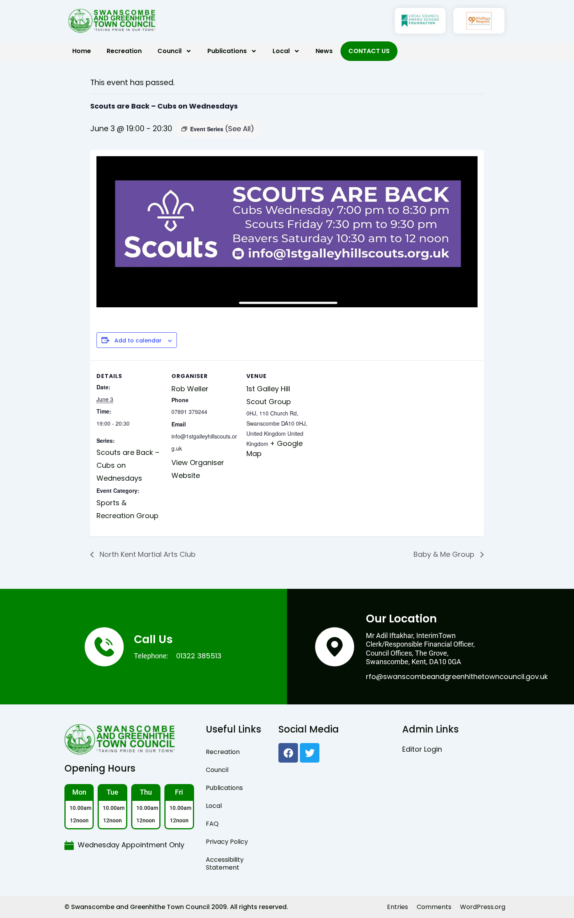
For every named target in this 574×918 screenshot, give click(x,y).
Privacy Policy (227, 841)
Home (81, 50)
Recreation (124, 50)
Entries (397, 906)
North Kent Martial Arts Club (147, 554)
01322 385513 (198, 656)
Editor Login (422, 749)
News (324, 50)
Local (281, 50)
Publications (227, 50)
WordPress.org (482, 906)
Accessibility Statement (225, 863)
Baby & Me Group (445, 554)
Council (169, 50)
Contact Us (369, 50)
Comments (434, 906)
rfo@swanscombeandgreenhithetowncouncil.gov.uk (457, 676)
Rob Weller (190, 389)
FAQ (212, 823)
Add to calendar (138, 340)
